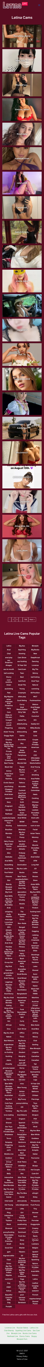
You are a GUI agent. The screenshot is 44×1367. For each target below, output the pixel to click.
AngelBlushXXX (22, 379)
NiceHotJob (22, 403)
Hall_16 (22, 354)
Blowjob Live (16, 1333)
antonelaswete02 (22, 477)
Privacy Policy (22, 1356)
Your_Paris (22, 305)
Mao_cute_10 (22, 60)
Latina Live (34, 1328)
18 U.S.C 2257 (22, 1351)
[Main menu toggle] (39, 5)
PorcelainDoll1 (22, 599)
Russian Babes (22, 1328)
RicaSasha (22, 134)
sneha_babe (22, 281)
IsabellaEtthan (22, 158)
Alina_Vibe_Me (22, 526)
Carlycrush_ (22, 207)
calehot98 (22, 183)
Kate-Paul (22, 428)
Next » (32, 619)
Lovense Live (10, 1328)
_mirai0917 (22, 330)
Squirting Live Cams (23, 1330)
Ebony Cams (24, 1336)
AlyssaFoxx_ (22, 85)
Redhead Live (12, 1336)
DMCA (22, 1353)
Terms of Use (22, 1359)
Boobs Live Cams (30, 1333)
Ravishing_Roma (22, 36)
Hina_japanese (22, 501)
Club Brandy (9, 1330)
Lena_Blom (22, 550)
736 (25, 619)
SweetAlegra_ (22, 232)
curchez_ (22, 575)
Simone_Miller (22, 109)
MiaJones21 (22, 452)
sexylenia (22, 256)
